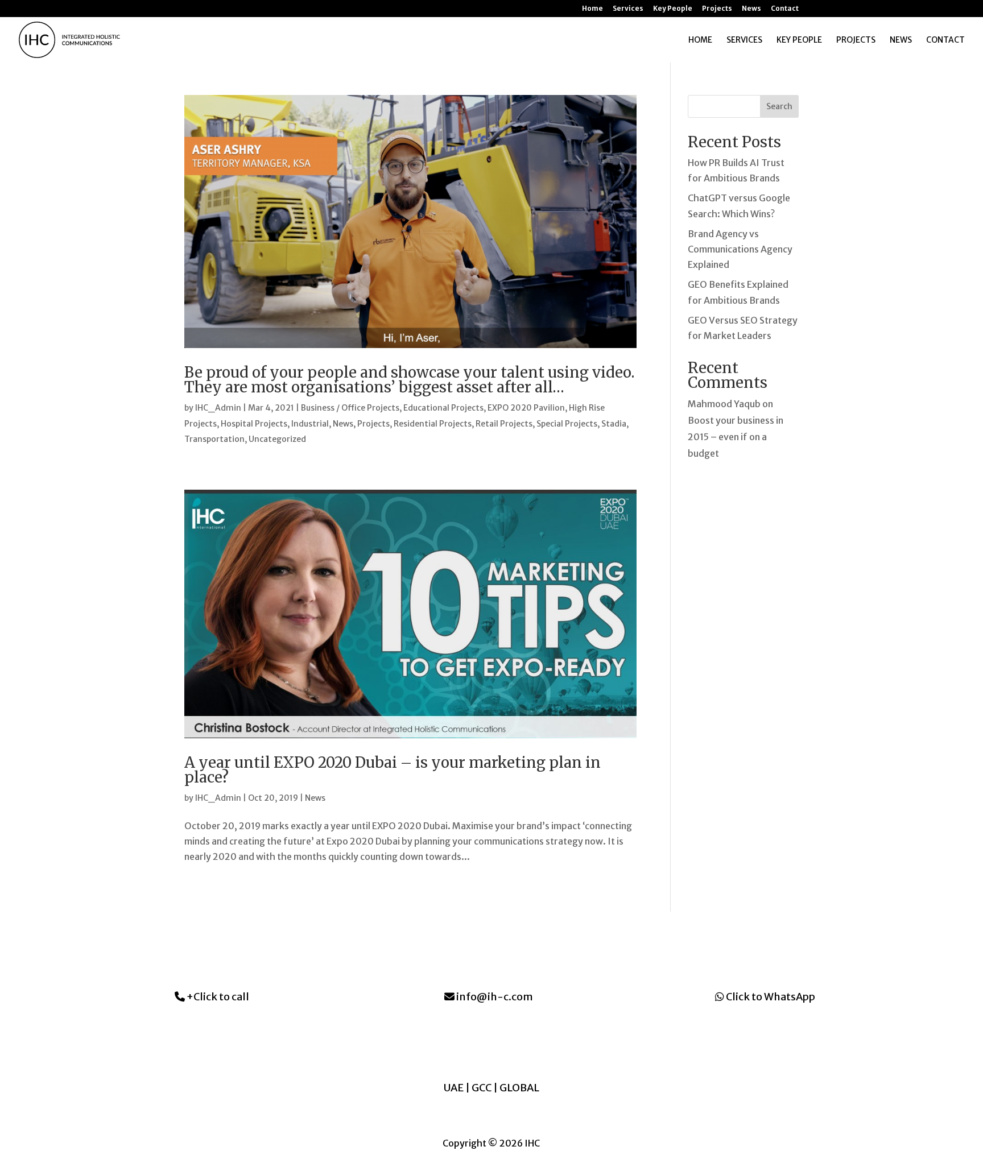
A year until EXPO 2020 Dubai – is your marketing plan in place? (392, 770)
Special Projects (566, 424)
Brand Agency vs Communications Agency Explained (740, 249)
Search (779, 106)
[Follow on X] (503, 1045)
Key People (672, 9)
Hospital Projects (254, 424)
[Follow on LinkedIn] (457, 1045)
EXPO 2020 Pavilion (526, 408)
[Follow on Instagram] (480, 1045)
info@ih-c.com (494, 996)
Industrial (310, 424)
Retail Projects (504, 424)
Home (592, 9)
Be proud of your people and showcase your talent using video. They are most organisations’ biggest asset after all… (409, 379)
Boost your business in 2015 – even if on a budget (735, 437)
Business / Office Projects (350, 408)
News (751, 9)
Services (628, 9)
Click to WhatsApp (769, 996)
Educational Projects (443, 408)
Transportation (214, 439)
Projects (717, 9)
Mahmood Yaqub (724, 403)
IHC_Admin (218, 408)
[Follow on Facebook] (526, 1045)
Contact (785, 9)
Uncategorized (277, 439)
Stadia (613, 424)
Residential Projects (433, 424)
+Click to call (217, 996)
